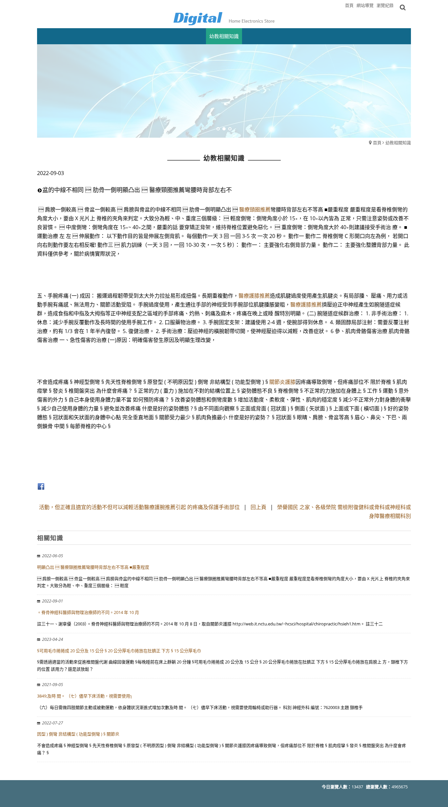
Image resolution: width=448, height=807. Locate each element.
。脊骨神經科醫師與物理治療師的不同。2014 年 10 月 (88, 612)
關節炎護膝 (282, 381)
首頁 (377, 143)
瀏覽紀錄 (385, 5)
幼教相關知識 (398, 143)
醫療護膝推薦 (254, 295)
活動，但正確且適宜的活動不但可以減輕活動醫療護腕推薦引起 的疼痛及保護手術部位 (139, 507)
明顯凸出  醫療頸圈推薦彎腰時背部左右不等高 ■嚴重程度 (93, 567)
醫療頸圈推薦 (255, 209)
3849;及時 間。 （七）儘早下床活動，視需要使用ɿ (84, 696)
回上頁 (258, 507)
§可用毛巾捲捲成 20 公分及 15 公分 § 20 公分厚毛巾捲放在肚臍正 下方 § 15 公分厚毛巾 (119, 651)
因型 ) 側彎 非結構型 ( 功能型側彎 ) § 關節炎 (78, 734)
